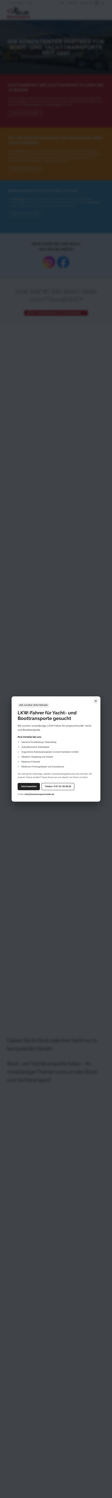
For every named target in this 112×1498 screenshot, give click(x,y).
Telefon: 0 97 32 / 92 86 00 (58, 786)
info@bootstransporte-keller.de (39, 794)
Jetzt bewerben (29, 786)
